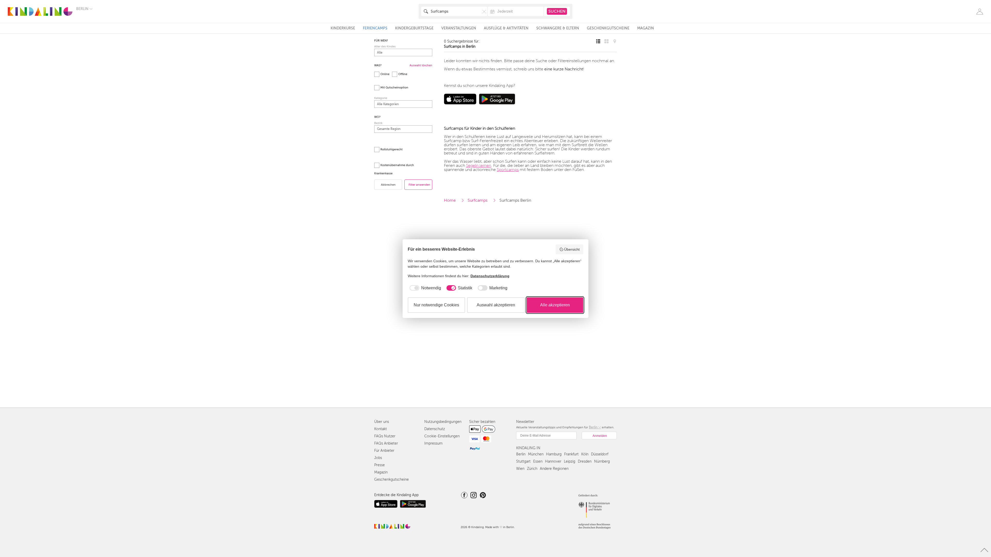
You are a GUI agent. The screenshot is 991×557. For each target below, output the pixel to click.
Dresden (585, 461)
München (536, 454)
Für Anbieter (384, 451)
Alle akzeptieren (555, 305)
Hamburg (554, 454)
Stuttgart (523, 461)
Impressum (433, 443)
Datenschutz (434, 429)
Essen (537, 461)
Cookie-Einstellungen (442, 436)
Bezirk (378, 123)
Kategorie (380, 98)
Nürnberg (602, 461)
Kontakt (380, 429)
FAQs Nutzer (384, 436)
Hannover (553, 461)
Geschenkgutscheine (608, 28)
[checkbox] (424, 288)
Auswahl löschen (421, 65)
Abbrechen (388, 184)
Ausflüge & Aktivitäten (506, 28)
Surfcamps (477, 200)
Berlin (520, 454)
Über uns (381, 422)
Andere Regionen (554, 469)
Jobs (378, 458)
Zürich (532, 469)
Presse (379, 465)
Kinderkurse (343, 28)
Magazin (645, 28)
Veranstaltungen (458, 28)
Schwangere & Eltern (557, 28)
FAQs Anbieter (386, 443)
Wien (520, 469)
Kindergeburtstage (414, 28)
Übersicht (572, 249)
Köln (584, 454)
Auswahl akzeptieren (496, 305)
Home (450, 200)
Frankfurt (571, 454)
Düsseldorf (599, 454)
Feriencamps (375, 28)
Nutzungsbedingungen (442, 422)
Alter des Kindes (385, 46)
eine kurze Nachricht (563, 69)
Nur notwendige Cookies (436, 305)
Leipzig (569, 461)
